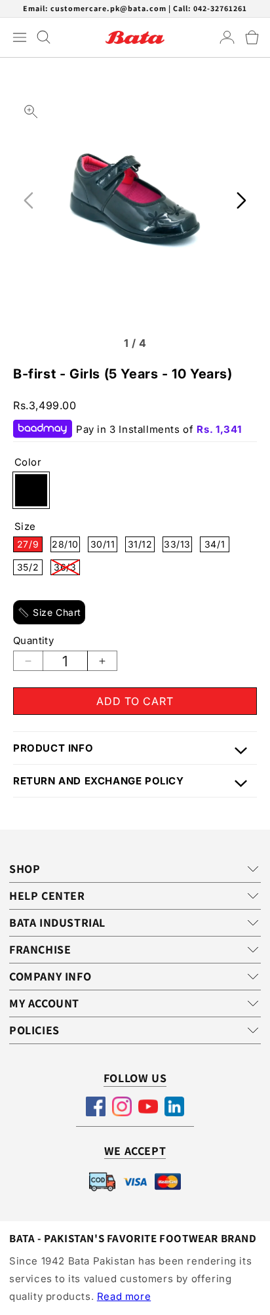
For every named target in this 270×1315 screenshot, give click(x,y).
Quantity (33, 640)
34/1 (216, 545)
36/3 (67, 568)
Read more (124, 1296)
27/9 (30, 545)
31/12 (141, 545)
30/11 (103, 545)
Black (31, 490)
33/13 (178, 545)
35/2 (30, 568)
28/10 (66, 545)
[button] (252, 37)
